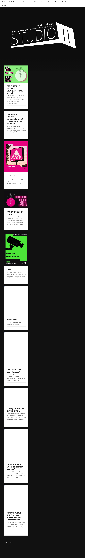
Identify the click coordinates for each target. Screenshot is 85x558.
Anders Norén (47, 554)
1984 (9, 270)
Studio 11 (39, 554)
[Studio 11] (42, 36)
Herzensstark (13, 319)
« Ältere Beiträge (8, 543)
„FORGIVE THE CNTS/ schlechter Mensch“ (15, 466)
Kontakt (5, 5)
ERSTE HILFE (13, 175)
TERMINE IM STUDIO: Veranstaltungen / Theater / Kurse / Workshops (15, 119)
